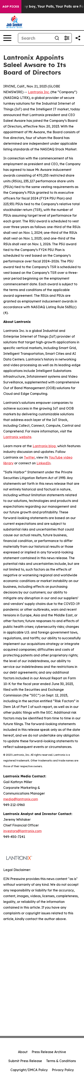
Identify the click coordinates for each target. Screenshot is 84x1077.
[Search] (57, 38)
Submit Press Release (25, 1061)
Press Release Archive (49, 1052)
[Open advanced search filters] (67, 38)
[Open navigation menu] (7, 38)
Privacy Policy (63, 1070)
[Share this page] (78, 38)
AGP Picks (10, 6)
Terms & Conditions (61, 1061)
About (23, 1052)
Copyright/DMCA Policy (29, 1070)
